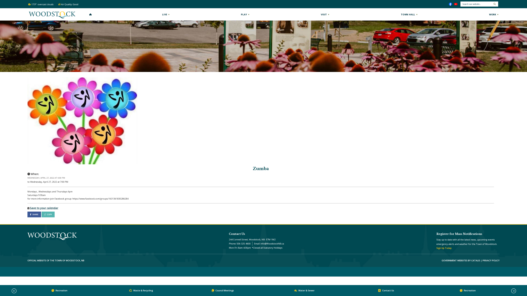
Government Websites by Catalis (461, 260)
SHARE (35, 214)
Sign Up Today (444, 248)
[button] (494, 4)
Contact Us (388, 290)
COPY (49, 214)
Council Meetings (224, 290)
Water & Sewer (306, 290)
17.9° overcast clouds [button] (42, 4)
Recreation (61, 290)
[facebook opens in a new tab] (450, 4)
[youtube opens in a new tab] (455, 4)
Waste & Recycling (143, 290)
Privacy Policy (491, 260)
